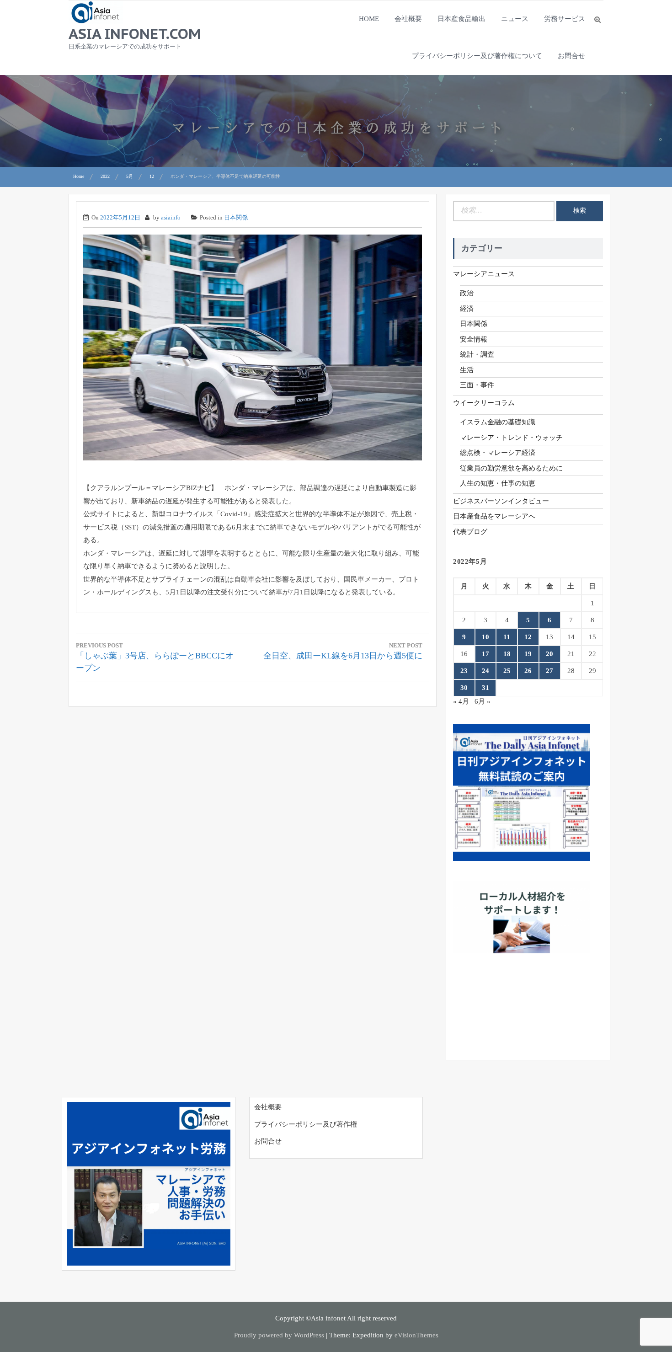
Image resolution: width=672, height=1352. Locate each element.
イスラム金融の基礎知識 (497, 422)
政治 (467, 293)
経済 (467, 308)
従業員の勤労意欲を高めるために (511, 468)
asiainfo (171, 217)
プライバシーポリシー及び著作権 (305, 1124)
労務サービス (564, 18)
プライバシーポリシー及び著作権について (477, 55)
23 (464, 670)
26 (528, 670)
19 (528, 653)
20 (549, 653)
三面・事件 (477, 385)
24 (485, 670)
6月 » (483, 701)
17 (485, 653)
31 (485, 687)
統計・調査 (477, 354)
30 (464, 687)
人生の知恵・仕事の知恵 (497, 483)
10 (485, 637)
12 (528, 637)
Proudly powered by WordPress (279, 1335)
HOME (369, 18)
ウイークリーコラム (484, 402)
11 (506, 637)
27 (549, 670)
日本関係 (236, 217)
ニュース (514, 18)
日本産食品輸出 (461, 18)
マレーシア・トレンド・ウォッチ (511, 437)
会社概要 (408, 18)
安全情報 (473, 339)
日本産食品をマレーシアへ (494, 516)
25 (507, 670)
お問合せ (571, 55)
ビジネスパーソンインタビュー (501, 501)
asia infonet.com (135, 33)
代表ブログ (470, 531)
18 (507, 653)
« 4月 (461, 701)
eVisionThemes (416, 1335)
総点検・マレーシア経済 (497, 452)
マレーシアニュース (484, 274)
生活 (467, 370)
